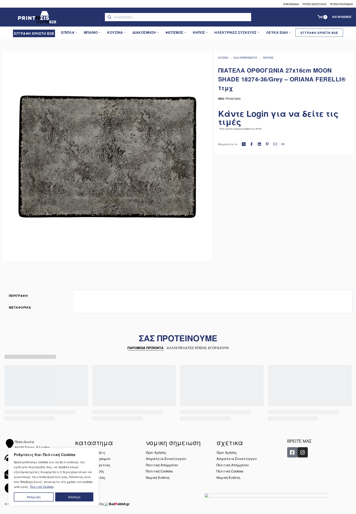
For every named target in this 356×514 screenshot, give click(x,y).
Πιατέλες (268, 57)
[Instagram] (302, 452)
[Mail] (275, 144)
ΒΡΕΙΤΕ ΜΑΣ (299, 441)
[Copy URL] (283, 144)
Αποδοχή (74, 497)
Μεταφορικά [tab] (20, 307)
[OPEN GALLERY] (107, 156)
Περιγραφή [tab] (18, 295)
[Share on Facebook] (251, 144)
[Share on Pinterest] (267, 144)
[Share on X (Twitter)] (244, 144)
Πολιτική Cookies (42, 487)
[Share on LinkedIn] (259, 144)
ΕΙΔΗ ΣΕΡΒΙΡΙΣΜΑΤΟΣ (245, 57)
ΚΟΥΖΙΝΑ (223, 57)
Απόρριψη (34, 497)
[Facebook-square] (292, 452)
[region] (53, 477)
